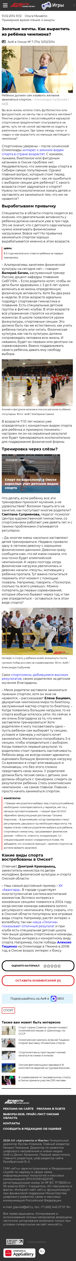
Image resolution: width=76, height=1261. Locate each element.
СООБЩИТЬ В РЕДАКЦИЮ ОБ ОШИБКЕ (32, 1129)
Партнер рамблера (36, 1242)
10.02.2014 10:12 (12, 16)
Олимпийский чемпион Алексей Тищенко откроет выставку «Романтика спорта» (44, 1041)
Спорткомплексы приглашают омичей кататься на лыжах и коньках (42, 1054)
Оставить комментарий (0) (38, 980)
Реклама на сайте (18, 1108)
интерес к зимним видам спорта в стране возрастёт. (33, 152)
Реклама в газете (51, 1108)
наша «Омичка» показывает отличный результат (30, 924)
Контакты (11, 1123)
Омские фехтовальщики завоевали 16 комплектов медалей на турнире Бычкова (44, 1066)
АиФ (5, 103)
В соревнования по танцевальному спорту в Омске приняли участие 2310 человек (45, 1079)
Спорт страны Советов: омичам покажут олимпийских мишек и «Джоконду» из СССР (43, 1030)
